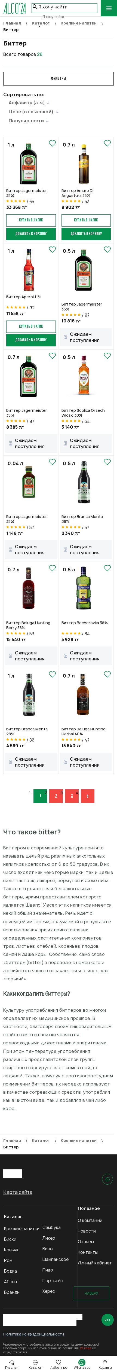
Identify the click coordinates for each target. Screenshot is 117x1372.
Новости (87, 1231)
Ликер (49, 1238)
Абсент (12, 1282)
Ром (8, 1260)
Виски (10, 1239)
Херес (48, 1291)
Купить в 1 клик (31, 220)
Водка (10, 1271)
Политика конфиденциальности (33, 1334)
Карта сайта (17, 1192)
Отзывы (86, 1242)
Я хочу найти (53, 7)
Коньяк (11, 1250)
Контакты (88, 1252)
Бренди (12, 1292)
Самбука (51, 1227)
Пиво (47, 1270)
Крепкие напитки (22, 1228)
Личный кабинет (95, 1263)
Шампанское (55, 1259)
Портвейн (52, 1280)
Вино (47, 1249)
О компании (90, 1220)
